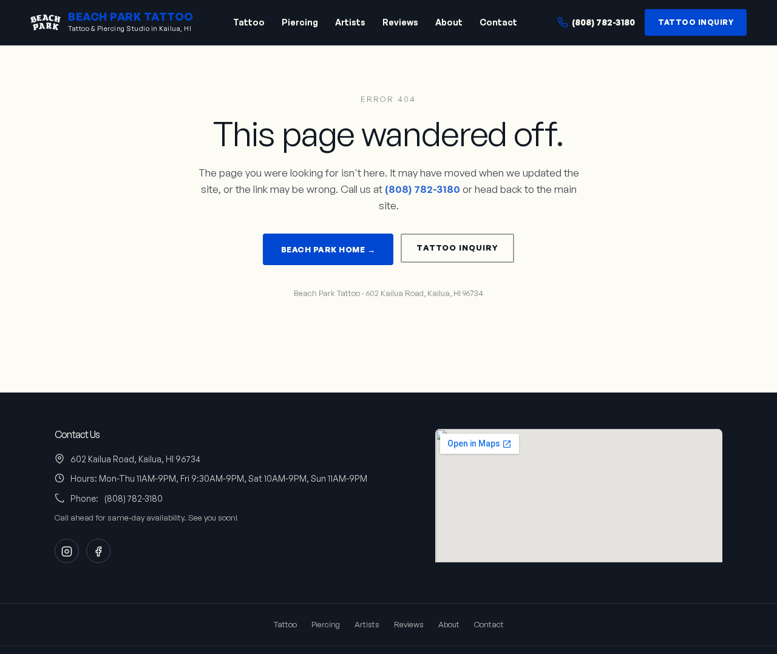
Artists (350, 22)
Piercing (300, 22)
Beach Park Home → (328, 249)
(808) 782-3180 (603, 22)
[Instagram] (67, 551)
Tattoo (249, 22)
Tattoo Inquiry (695, 22)
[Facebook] (98, 551)
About (449, 22)
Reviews (400, 22)
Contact (498, 22)
